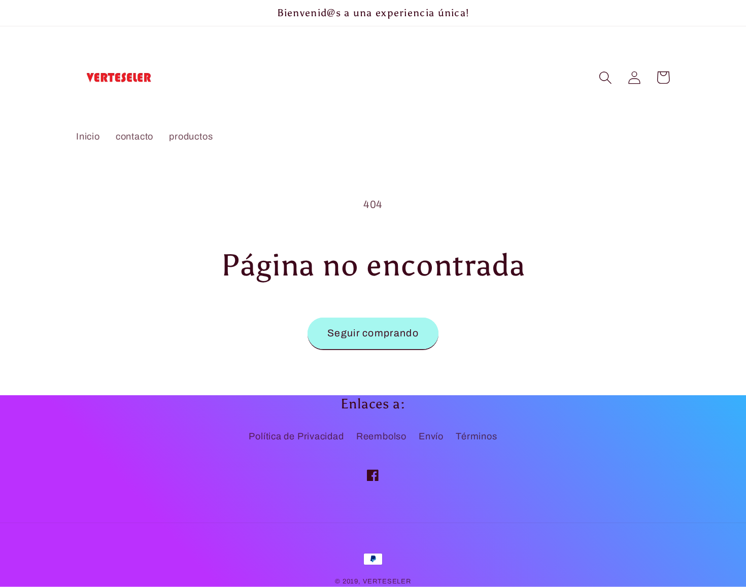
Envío (431, 436)
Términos (476, 436)
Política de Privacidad (296, 436)
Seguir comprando (373, 333)
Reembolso (381, 436)
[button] (605, 77)
